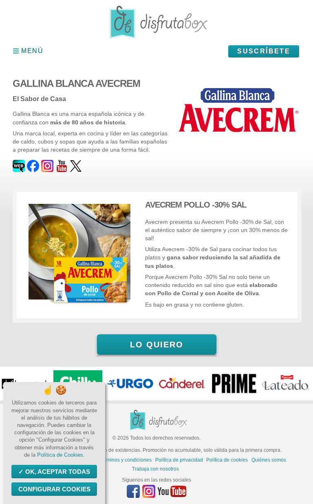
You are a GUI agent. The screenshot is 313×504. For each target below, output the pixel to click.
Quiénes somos (268, 460)
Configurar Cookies (54, 489)
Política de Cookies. (61, 455)
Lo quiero (156, 344)
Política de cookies (227, 460)
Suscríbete (263, 51)
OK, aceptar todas (57, 471)
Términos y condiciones (125, 460)
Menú (32, 50)
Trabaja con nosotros (155, 468)
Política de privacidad (179, 460)
